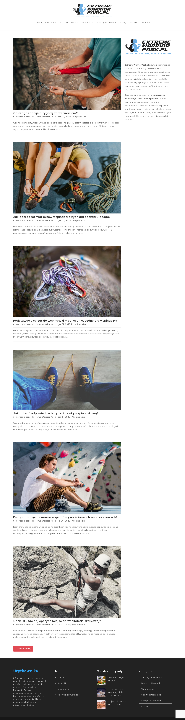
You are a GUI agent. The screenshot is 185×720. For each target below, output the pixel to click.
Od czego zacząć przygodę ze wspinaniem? (45, 113)
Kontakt (62, 683)
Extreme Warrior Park (44, 116)
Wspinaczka (87, 22)
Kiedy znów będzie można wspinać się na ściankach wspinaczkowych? (65, 517)
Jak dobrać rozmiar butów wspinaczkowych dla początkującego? (62, 217)
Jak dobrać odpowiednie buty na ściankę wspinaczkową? (56, 413)
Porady (146, 22)
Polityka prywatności (69, 694)
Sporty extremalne (107, 22)
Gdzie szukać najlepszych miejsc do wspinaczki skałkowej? (57, 621)
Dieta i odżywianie (68, 22)
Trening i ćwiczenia (45, 22)
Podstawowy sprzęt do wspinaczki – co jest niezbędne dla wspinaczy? (65, 321)
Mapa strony (65, 689)
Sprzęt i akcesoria (129, 22)
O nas (61, 677)
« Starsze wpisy (23, 648)
